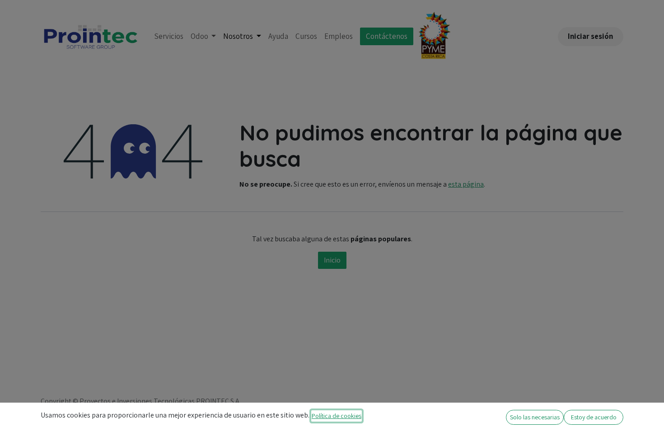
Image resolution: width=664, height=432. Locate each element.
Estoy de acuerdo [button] (594, 417)
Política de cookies (336, 416)
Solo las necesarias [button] (535, 417)
